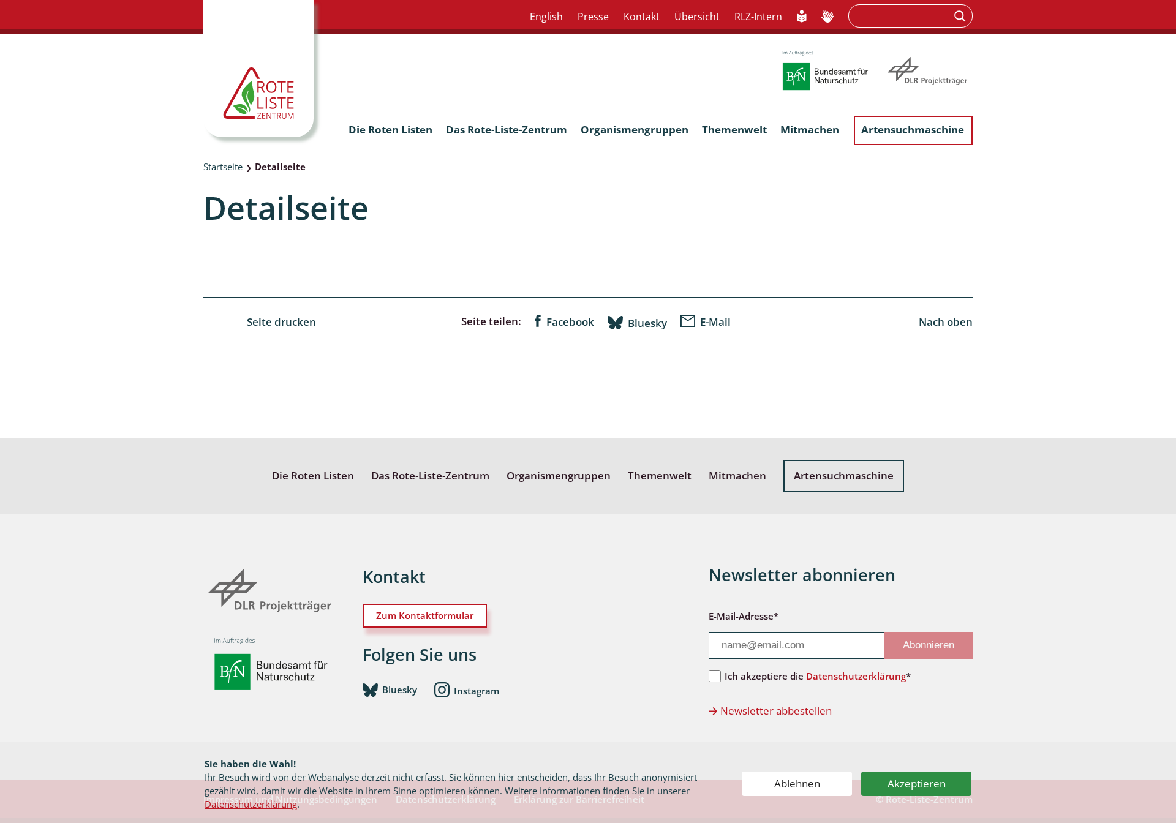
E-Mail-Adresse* (743, 616)
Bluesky (647, 322)
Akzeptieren (917, 783)
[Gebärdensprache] (827, 17)
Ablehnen (797, 783)
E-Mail (715, 322)
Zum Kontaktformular (424, 615)
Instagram (476, 690)
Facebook (570, 322)
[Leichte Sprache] (802, 17)
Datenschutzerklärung (251, 804)
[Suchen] (961, 16)
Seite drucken (281, 322)
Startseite (223, 166)
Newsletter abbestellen (776, 711)
